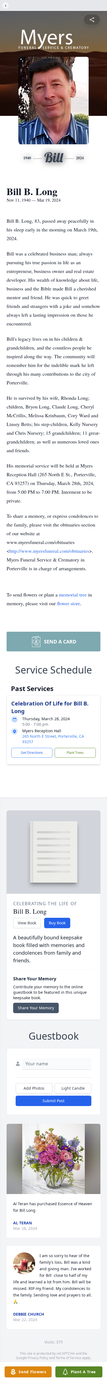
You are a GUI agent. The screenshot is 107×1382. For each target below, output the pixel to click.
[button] (53, 1159)
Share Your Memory (36, 1007)
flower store (68, 603)
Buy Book (57, 922)
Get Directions (32, 752)
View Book (27, 922)
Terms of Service (68, 1357)
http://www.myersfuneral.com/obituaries (49, 551)
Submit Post (53, 1100)
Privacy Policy (38, 1357)
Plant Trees (75, 752)
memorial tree (73, 594)
